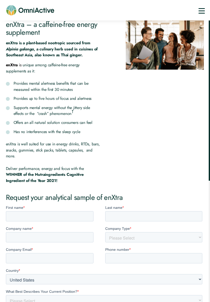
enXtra (12, 65)
